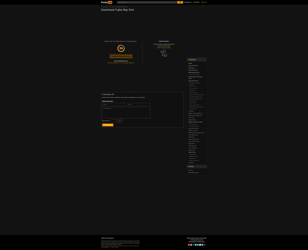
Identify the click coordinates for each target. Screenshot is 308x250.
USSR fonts (191, 137)
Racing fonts (192, 158)
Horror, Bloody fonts (194, 105)
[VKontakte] (202, 245)
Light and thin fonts (193, 128)
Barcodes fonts (193, 101)
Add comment (108, 125)
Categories (188, 2)
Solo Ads (190, 170)
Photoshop (125, 63)
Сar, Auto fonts (193, 124)
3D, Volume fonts (193, 88)
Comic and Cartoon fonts (195, 96)
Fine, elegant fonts (193, 135)
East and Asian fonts (193, 139)
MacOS (116, 63)
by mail (137, 245)
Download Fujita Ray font (121, 56)
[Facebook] (189, 245)
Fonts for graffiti (193, 92)
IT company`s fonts (194, 126)
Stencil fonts (191, 150)
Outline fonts (192, 103)
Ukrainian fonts (192, 145)
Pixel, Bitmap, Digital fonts (195, 98)
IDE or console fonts (194, 74)
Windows (110, 63)
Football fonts (192, 154)
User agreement (105, 247)
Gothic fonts (191, 117)
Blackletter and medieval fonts (196, 132)
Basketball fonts (193, 156)
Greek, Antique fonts (193, 141)
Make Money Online (193, 172)
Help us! (204, 2)
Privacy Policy (114, 247)
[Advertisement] (142, 25)
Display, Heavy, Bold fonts (195, 113)
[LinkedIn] (198, 245)
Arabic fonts (191, 143)
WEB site (131, 63)
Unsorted (190, 162)
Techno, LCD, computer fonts (196, 94)
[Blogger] (200, 245)
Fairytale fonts (192, 109)
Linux (120, 63)
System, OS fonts (193, 130)
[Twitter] (196, 245)
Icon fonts (191, 111)
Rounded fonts (192, 119)
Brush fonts (192, 90)
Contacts (196, 2)
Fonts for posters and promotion (194, 83)
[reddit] (191, 245)
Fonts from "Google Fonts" (195, 115)
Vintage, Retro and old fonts (196, 107)
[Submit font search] (180, 2)
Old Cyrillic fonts (192, 147)
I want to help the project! (164, 47)
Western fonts (192, 86)
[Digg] (193, 245)
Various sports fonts (194, 160)
